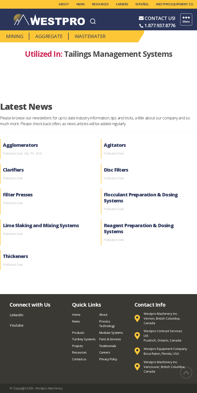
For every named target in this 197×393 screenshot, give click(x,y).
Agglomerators (20, 145)
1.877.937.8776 (159, 25)
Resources (100, 4)
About (64, 4)
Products (78, 332)
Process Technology (107, 323)
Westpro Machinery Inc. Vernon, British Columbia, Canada (162, 318)
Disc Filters (116, 170)
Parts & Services (110, 339)
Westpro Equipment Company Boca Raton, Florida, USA (165, 351)
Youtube (17, 325)
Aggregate (49, 36)
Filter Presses (17, 194)
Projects (77, 346)
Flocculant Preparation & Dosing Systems (141, 197)
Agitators (115, 145)
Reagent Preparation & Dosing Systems (138, 228)
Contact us (79, 359)
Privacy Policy (108, 359)
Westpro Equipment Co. (174, 4)
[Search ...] (93, 21)
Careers (122, 4)
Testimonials (107, 346)
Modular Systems (111, 332)
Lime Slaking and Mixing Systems (41, 225)
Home (76, 314)
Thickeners (15, 256)
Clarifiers (13, 170)
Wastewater (90, 36)
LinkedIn (16, 314)
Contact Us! (160, 18)
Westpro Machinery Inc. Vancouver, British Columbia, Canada (164, 367)
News (80, 4)
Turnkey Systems (84, 339)
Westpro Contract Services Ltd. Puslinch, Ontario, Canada (163, 335)
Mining (14, 36)
